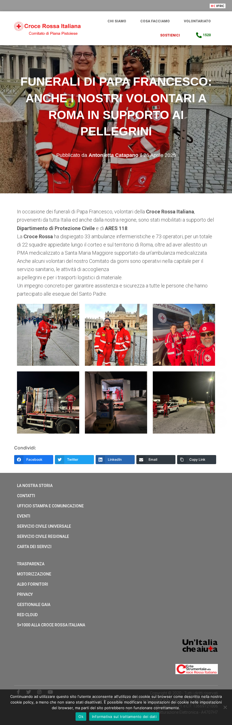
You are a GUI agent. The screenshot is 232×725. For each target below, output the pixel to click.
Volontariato (197, 21)
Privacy (25, 594)
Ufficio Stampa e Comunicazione (50, 506)
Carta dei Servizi (34, 546)
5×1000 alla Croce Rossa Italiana (51, 625)
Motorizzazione (34, 574)
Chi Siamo (117, 21)
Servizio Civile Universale (44, 526)
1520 (207, 35)
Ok (80, 716)
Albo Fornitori (32, 584)
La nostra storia (35, 485)
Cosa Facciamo (155, 21)
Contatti (26, 496)
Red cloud (27, 615)
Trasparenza (30, 564)
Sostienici (170, 35)
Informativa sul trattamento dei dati (124, 716)
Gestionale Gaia (33, 604)
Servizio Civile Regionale (43, 536)
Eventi (23, 516)
